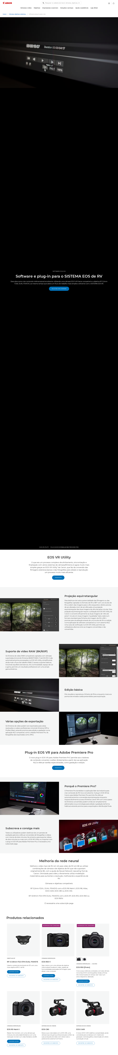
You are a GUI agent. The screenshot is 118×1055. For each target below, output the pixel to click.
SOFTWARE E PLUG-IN (59, 271)
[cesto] (113, 3)
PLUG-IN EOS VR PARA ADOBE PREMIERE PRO (65, 547)
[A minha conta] (109, 3)
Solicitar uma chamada (59, 288)
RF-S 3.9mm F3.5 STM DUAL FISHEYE (22, 962)
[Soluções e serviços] (74, 8)
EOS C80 (45, 1029)
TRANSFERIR (58, 577)
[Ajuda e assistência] (89, 8)
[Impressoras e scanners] (59, 8)
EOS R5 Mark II (13, 1029)
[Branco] (84, 959)
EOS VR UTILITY (44, 547)
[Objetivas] (41, 8)
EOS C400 (80, 1029)
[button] (16, 975)
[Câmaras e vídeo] (32, 8)
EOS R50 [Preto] (83, 967)
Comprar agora (14, 971)
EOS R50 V (46, 962)
